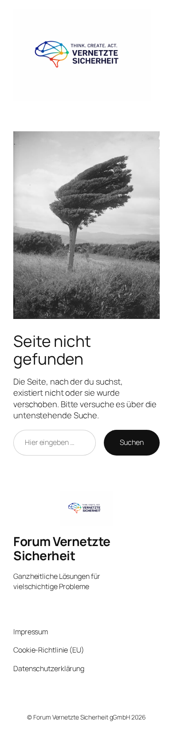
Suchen (132, 442)
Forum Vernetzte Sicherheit (61, 548)
